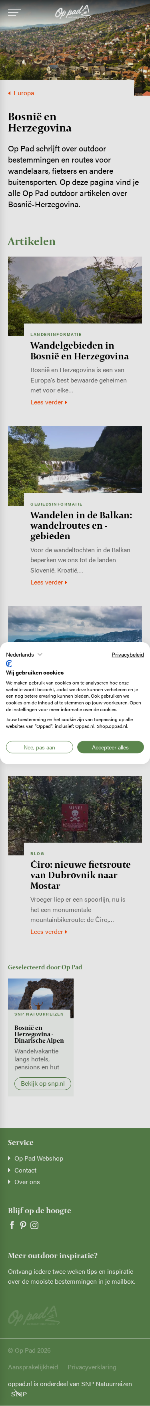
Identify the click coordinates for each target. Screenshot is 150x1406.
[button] (24, 654)
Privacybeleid (128, 654)
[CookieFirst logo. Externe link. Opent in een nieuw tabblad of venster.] (9, 663)
